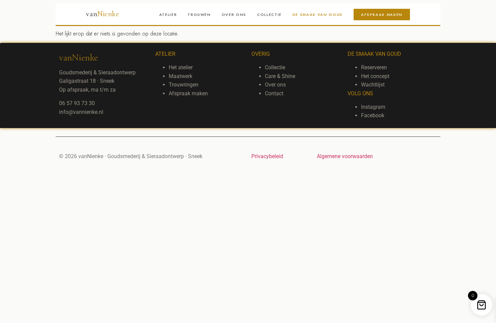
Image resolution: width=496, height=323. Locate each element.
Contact (274, 93)
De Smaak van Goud (318, 14)
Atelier (168, 14)
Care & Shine (280, 76)
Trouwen (199, 14)
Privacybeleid (267, 156)
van (102, 13)
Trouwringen (183, 84)
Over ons (234, 14)
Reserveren (374, 67)
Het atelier (181, 67)
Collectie (269, 14)
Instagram (373, 107)
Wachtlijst (373, 84)
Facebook (372, 115)
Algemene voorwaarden (345, 156)
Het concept (375, 76)
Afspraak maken (382, 14)
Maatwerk (180, 76)
